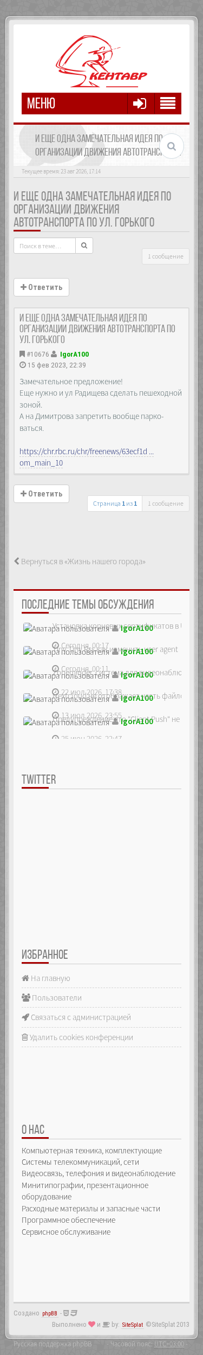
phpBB (49, 1313)
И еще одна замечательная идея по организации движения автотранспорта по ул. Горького (92, 210)
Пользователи (56, 997)
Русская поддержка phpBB (52, 1343)
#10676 (38, 354)
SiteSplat (132, 1324)
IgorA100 (74, 354)
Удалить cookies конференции (80, 1037)
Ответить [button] (44, 287)
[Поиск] (84, 245)
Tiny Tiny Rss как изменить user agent (115, 649)
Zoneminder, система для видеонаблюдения (128, 672)
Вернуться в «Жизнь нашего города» (82, 561)
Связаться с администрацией (80, 1017)
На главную (49, 978)
